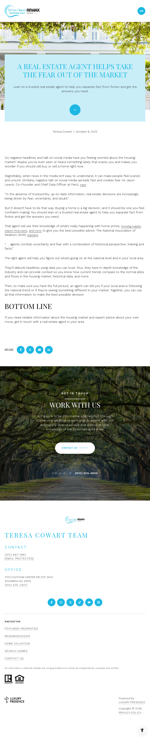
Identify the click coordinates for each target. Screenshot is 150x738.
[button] (75, 448)
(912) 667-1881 (15, 554)
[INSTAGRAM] (61, 602)
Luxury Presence (132, 702)
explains (32, 234)
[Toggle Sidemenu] (141, 11)
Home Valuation (17, 643)
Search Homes (16, 650)
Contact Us (14, 658)
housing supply (131, 226)
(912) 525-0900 (86, 473)
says (83, 184)
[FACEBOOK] (51, 602)
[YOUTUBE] (89, 602)
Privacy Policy (130, 712)
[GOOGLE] (98, 602)
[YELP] (70, 602)
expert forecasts (16, 230)
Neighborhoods (17, 636)
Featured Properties (21, 628)
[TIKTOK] (80, 602)
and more (35, 230)
